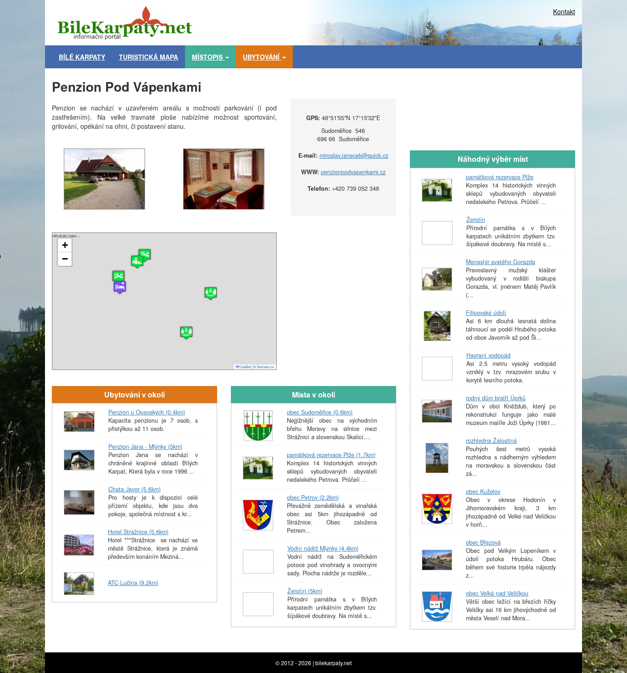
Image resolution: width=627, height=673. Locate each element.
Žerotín (475, 219)
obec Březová (483, 542)
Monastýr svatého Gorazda (500, 262)
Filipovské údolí (486, 313)
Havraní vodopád (488, 355)
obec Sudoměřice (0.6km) (320, 412)
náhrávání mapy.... (163, 301)
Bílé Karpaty (82, 56)
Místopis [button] (208, 56)
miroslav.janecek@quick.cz (353, 155)
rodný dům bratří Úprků (496, 398)
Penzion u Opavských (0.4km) (146, 412)
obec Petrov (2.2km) (313, 497)
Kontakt (564, 11)
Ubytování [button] (262, 56)
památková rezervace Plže (499, 177)
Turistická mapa (148, 56)
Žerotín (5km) (304, 591)
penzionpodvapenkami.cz (353, 172)
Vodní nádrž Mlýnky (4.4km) (322, 548)
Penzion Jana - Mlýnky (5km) (145, 446)
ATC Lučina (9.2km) (133, 583)
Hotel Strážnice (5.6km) (138, 532)
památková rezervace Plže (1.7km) (331, 455)
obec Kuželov (483, 491)
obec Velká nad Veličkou (497, 593)
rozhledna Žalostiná (491, 440)
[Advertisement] (355, 20)
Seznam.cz (265, 366)
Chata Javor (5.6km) (134, 489)
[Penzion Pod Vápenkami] (105, 179)
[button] (210, 293)
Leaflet (245, 366)
